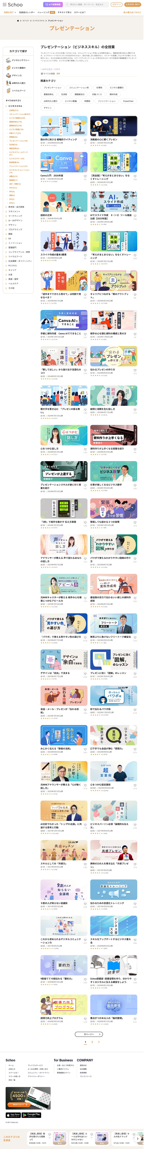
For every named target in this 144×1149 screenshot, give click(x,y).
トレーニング (45, 12)
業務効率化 (49, 94)
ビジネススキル (38, 21)
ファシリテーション (107, 101)
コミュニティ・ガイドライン (39, 1073)
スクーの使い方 (14, 1076)
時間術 (87, 101)
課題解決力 (80, 94)
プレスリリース (86, 1076)
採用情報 (83, 1073)
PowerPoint (128, 101)
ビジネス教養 (71, 101)
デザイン (48, 108)
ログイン (116, 4)
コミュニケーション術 (79, 88)
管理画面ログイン (63, 1073)
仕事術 (99, 88)
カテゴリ (25, 21)
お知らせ (12, 1069)
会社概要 (83, 1069)
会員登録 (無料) (132, 4)
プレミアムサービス (35, 1065)
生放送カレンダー (27, 12)
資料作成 (113, 94)
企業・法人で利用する (65, 1065)
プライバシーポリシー (36, 1076)
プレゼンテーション (52, 88)
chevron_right (138, 1138)
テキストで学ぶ (64, 12)
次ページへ (93, 1034)
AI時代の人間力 (50, 101)
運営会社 (83, 1065)
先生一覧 (12, 1080)
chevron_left (24, 1138)
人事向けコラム (63, 1069)
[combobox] (89, 4)
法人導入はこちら (132, 12)
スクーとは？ (80, 12)
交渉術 (64, 94)
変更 (58, 74)
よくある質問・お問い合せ (38, 1069)
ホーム (11, 1065)
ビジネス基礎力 (117, 88)
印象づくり (97, 94)
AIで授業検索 (54, 4)
